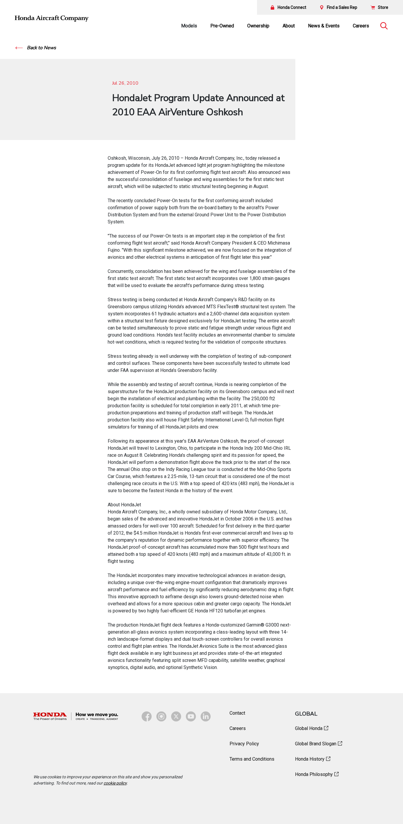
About (289, 26)
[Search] (383, 25)
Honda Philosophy (314, 774)
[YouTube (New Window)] (191, 716)
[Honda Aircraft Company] (52, 18)
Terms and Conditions (252, 759)
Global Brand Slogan (315, 743)
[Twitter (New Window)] (176, 716)
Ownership (258, 26)
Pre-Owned (222, 26)
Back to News (41, 48)
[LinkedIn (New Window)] (206, 716)
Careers (361, 26)
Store (383, 7)
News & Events (324, 26)
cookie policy (115, 783)
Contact (237, 713)
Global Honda (308, 728)
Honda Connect (292, 7)
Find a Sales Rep (342, 7)
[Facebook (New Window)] (147, 716)
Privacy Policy (244, 743)
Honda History (310, 759)
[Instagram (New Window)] (161, 716)
